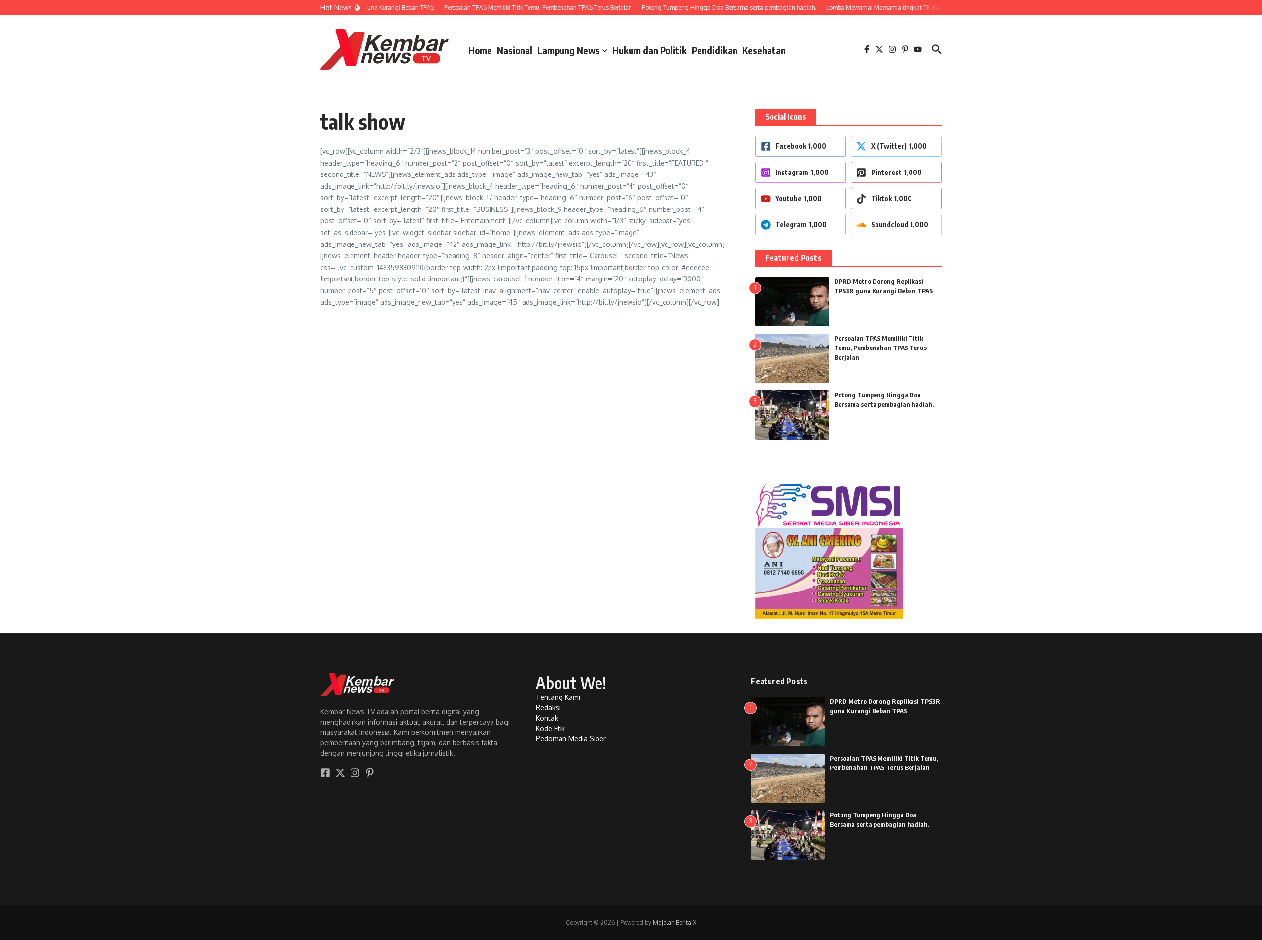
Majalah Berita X (674, 922)
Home (480, 50)
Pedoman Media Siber (571, 738)
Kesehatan (764, 50)
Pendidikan (714, 50)
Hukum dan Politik (649, 50)
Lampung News (568, 50)
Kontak (547, 718)
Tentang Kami (558, 697)
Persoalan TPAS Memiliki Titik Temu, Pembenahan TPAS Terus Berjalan (880, 347)
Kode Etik (550, 728)
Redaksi (548, 707)
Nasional (514, 50)
